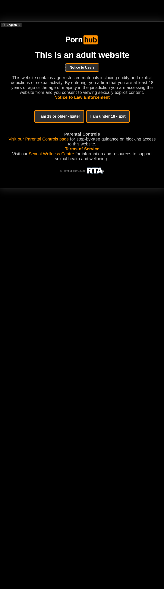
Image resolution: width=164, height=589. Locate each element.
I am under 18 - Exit (108, 116)
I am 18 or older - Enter (59, 116)
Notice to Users (82, 67)
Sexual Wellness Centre (51, 153)
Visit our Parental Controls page (39, 139)
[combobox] (11, 25)
